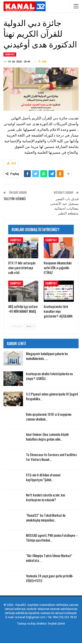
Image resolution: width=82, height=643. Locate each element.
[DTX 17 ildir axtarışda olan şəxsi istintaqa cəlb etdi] (23, 247)
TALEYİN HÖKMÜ (14, 198)
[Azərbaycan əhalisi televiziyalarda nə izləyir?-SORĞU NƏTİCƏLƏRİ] (13, 378)
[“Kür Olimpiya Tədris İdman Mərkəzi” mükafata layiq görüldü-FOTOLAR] (13, 560)
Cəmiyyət (10, 54)
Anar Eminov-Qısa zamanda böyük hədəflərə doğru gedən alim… (47, 437)
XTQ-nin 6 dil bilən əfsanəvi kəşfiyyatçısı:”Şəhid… (43, 477)
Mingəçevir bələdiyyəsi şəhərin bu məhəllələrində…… (47, 356)
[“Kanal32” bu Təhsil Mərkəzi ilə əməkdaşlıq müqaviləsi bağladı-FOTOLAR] (13, 520)
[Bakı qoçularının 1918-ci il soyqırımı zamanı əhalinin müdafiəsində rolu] (13, 419)
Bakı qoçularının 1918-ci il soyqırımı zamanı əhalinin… (48, 416)
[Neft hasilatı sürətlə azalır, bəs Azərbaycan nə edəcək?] (13, 500)
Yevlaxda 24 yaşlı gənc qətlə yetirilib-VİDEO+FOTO (50, 578)
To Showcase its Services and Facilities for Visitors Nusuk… (51, 457)
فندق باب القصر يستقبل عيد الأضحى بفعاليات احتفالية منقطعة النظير (64, 205)
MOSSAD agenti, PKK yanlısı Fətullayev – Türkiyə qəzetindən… (52, 537)
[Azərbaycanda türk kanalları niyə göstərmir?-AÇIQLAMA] (59, 291)
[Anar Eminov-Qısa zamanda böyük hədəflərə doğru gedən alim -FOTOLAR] (13, 439)
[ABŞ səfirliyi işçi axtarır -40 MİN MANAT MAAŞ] (23, 291)
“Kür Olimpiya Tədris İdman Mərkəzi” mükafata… (49, 558)
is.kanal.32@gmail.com (30, 617)
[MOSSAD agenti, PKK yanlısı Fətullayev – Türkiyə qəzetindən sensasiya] (13, 540)
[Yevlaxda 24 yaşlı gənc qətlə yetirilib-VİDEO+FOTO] (13, 580)
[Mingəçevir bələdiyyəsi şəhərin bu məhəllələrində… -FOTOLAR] (13, 358)
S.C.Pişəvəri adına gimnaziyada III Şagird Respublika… (52, 396)
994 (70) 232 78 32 (65, 617)
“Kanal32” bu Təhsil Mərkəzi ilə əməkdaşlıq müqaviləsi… (45, 517)
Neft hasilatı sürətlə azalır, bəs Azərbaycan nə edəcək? (45, 497)
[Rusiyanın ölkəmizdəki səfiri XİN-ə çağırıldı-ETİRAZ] (59, 247)
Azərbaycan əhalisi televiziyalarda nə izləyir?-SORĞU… (49, 376)
